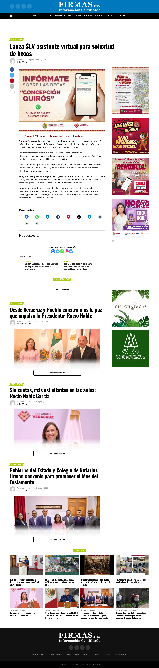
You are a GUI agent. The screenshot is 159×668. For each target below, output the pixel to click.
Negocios (88, 16)
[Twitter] (58, 251)
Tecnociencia (122, 16)
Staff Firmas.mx (25, 62)
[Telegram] (71, 251)
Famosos (99, 16)
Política (48, 16)
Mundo (78, 16)
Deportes (110, 16)
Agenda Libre (36, 16)
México (70, 16)
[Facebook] (53, 251)
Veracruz (59, 16)
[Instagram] (67, 251)
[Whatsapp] (62, 251)
